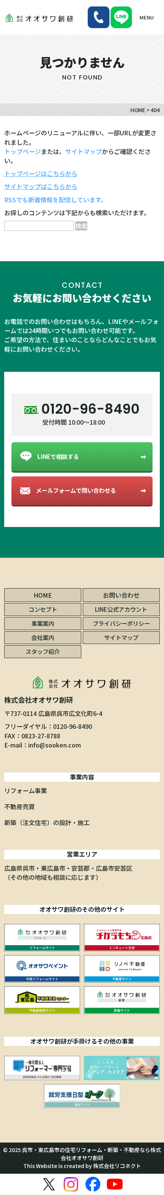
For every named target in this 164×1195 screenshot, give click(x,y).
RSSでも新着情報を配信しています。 (55, 199)
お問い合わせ (121, 595)
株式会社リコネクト (117, 1166)
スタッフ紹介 (43, 651)
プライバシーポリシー (121, 623)
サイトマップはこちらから (40, 186)
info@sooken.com (54, 744)
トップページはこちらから (40, 173)
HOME (43, 595)
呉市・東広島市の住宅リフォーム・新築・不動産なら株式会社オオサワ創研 (91, 1154)
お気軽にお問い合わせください (82, 297)
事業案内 (42, 623)
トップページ (22, 151)
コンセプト (43, 609)
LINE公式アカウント (121, 609)
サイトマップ (83, 151)
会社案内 (42, 637)
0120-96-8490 (72, 726)
